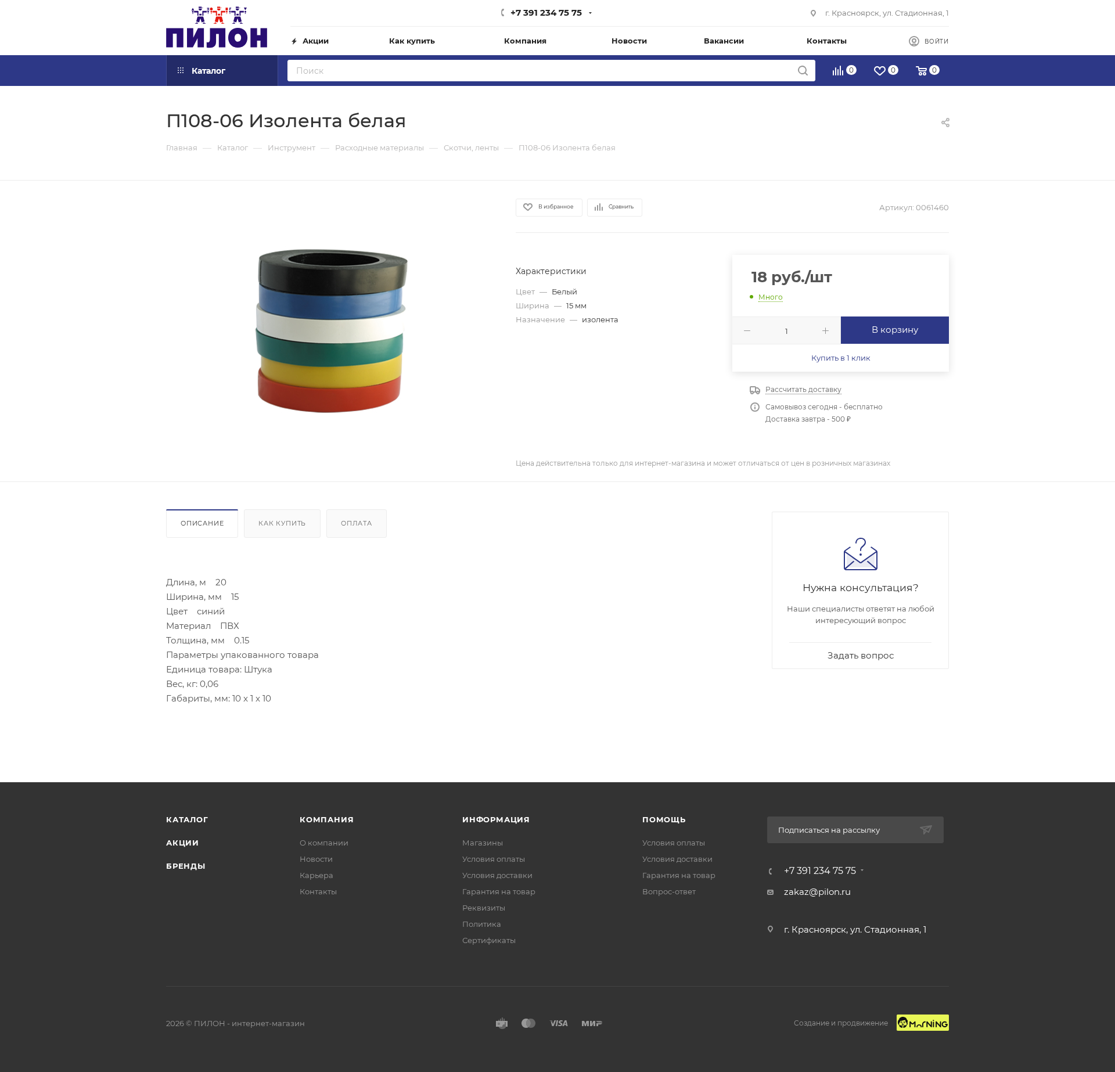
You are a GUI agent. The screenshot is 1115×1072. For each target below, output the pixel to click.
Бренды (186, 865)
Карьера (316, 875)
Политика (481, 924)
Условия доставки (497, 875)
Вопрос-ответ (669, 891)
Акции (182, 842)
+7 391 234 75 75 (546, 12)
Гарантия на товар (498, 891)
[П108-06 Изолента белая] (330, 330)
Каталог (187, 819)
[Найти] (802, 70)
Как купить (282, 523)
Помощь (664, 819)
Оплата (356, 523)
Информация (496, 819)
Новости (316, 859)
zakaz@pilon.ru (817, 891)
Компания (327, 819)
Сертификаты (489, 940)
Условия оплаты (493, 859)
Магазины (482, 842)
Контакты (318, 891)
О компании (324, 842)
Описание (202, 523)
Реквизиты (483, 907)
